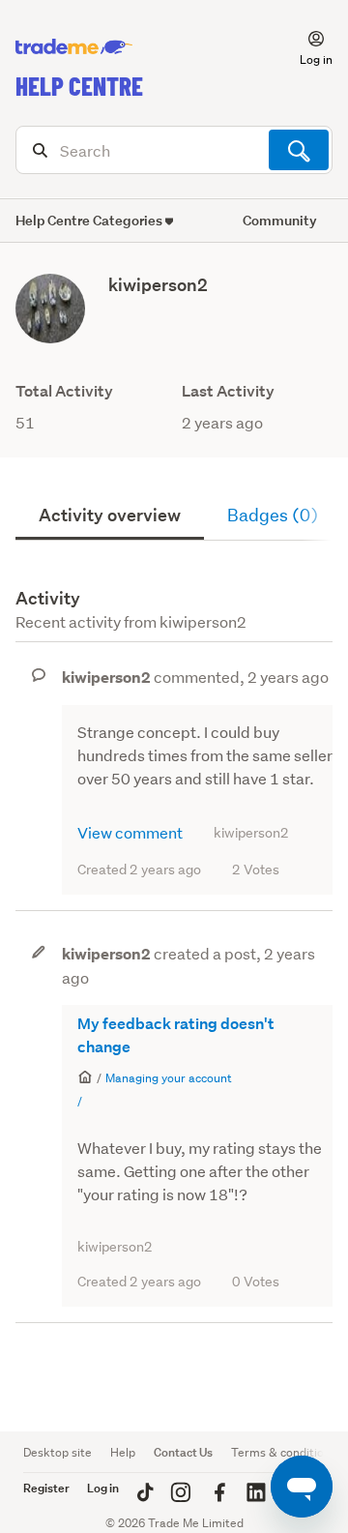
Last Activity (228, 391)
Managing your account (168, 1078)
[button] (304, 47)
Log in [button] (103, 1488)
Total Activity (64, 391)
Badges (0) (272, 515)
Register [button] (46, 1488)
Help (122, 1452)
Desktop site (57, 1452)
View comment (130, 832)
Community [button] (280, 220)
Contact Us (183, 1452)
